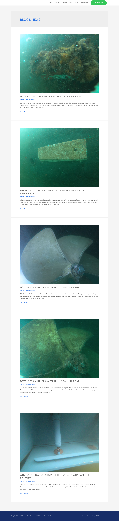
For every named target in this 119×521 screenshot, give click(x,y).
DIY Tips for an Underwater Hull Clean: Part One (49, 381)
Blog (70, 3)
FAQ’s (77, 3)
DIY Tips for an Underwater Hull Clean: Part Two (50, 287)
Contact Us (84, 3)
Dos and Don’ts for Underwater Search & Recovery (51, 97)
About (65, 3)
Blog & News (24, 100)
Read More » (24, 112)
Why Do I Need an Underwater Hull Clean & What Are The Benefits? (54, 476)
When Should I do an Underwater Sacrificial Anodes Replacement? (52, 192)
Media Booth (50, 516)
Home (50, 3)
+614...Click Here (98, 3)
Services (57, 3)
